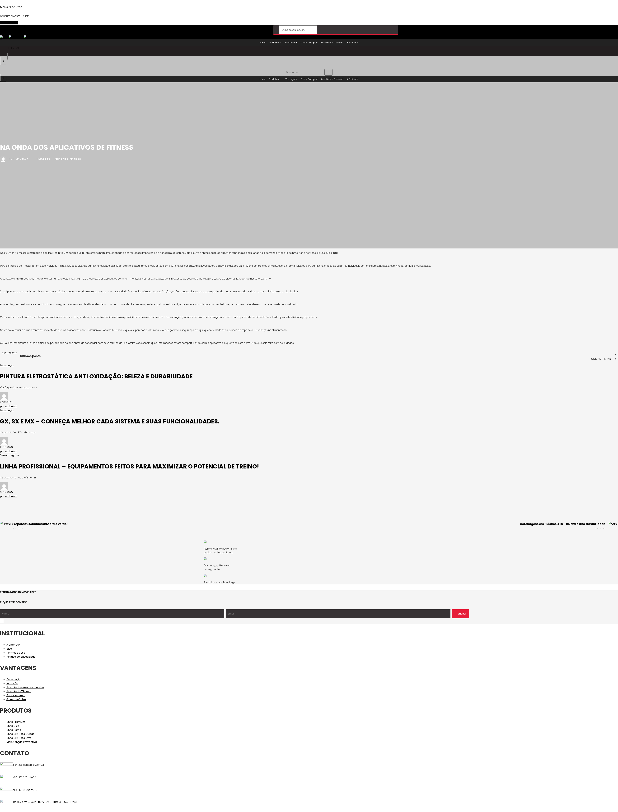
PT (8, 48)
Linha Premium (15, 722)
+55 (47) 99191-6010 (25, 789)
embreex (22, 159)
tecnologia (9, 353)
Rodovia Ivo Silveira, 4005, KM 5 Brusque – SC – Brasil (45, 801)
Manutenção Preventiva (21, 742)
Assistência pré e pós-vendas (25, 687)
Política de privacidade (20, 657)
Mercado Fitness (68, 159)
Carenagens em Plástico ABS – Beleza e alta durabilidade (562, 524)
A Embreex (352, 42)
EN (17, 48)
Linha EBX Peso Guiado (20, 734)
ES (12, 48)
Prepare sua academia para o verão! (40, 524)
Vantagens (291, 42)
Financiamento (15, 695)
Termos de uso (15, 653)
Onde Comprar (309, 42)
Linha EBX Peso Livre (18, 738)
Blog (9, 649)
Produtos (274, 42)
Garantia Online (16, 699)
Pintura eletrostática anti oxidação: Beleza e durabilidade (96, 376)
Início (263, 42)
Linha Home (13, 730)
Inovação (12, 683)
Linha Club (12, 726)
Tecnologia (13, 679)
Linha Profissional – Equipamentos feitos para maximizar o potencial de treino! (129, 466)
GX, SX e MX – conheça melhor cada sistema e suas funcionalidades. (109, 421)
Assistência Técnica (332, 42)
